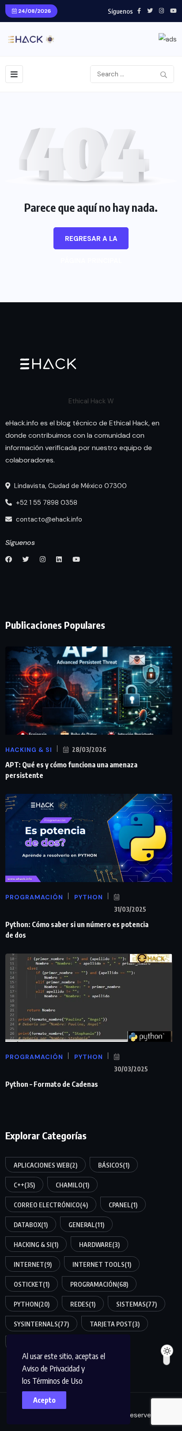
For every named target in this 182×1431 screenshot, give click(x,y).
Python (31, 1304)
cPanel (123, 1205)
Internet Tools (101, 1264)
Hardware (99, 1244)
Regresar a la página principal (91, 241)
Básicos (113, 1165)
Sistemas (136, 1304)
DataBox (31, 1224)
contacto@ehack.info (48, 519)
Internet (33, 1264)
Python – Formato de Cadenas (51, 1084)
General (86, 1224)
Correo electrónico (51, 1205)
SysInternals (41, 1324)
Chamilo (72, 1185)
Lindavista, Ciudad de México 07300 (69, 485)
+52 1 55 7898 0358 (45, 502)
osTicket (31, 1284)
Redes (82, 1304)
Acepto (44, 1400)
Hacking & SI (36, 1244)
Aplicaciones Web (45, 1165)
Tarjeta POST (115, 1324)
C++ (24, 1185)
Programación (99, 1284)
